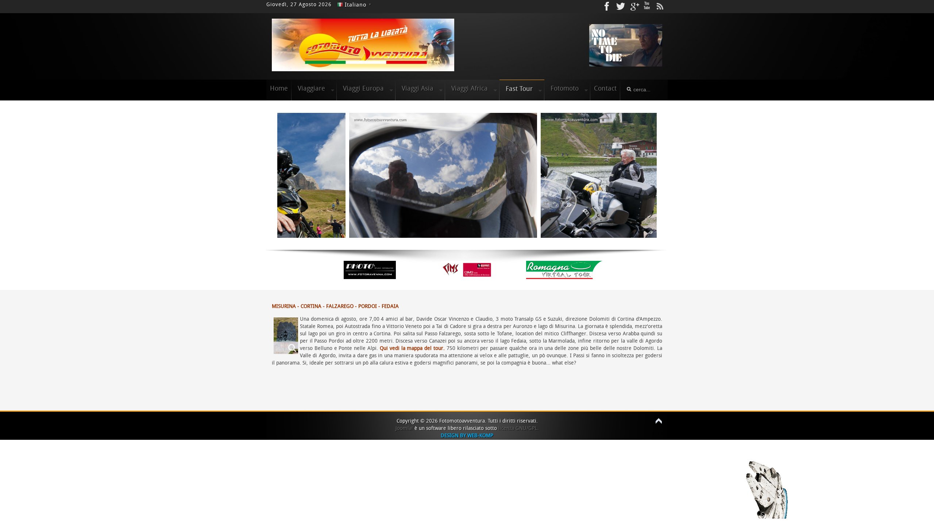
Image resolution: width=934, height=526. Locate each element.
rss (660, 6)
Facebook (607, 6)
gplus (633, 6)
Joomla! (404, 428)
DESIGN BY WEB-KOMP (467, 435)
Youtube (646, 6)
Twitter (620, 6)
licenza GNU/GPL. (518, 428)
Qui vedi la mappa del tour (411, 348)
